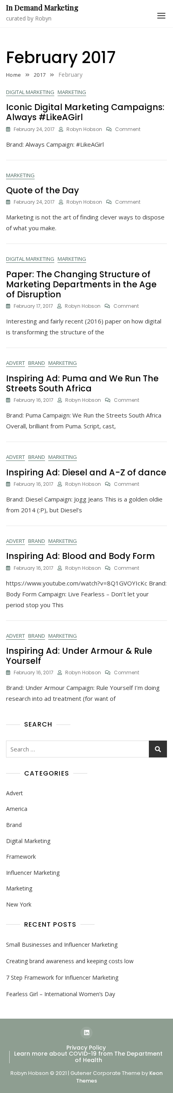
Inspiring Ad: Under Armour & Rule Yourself (79, 656)
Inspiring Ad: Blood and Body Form (80, 556)
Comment (127, 129)
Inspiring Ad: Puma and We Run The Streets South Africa (82, 383)
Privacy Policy (86, 1048)
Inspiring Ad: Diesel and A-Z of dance (86, 472)
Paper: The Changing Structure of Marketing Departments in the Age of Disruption (81, 284)
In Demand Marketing (42, 7)
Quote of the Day (42, 190)
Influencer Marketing (33, 872)
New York (18, 904)
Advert (15, 362)
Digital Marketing (30, 92)
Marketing (72, 92)
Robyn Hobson (84, 129)
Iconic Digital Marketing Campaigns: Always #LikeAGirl (85, 112)
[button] (161, 15)
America (16, 809)
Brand (36, 362)
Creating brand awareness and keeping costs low (70, 961)
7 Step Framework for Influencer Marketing (62, 977)
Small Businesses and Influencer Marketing (61, 944)
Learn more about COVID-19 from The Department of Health (88, 1057)
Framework (21, 856)
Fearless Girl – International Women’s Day (60, 994)
